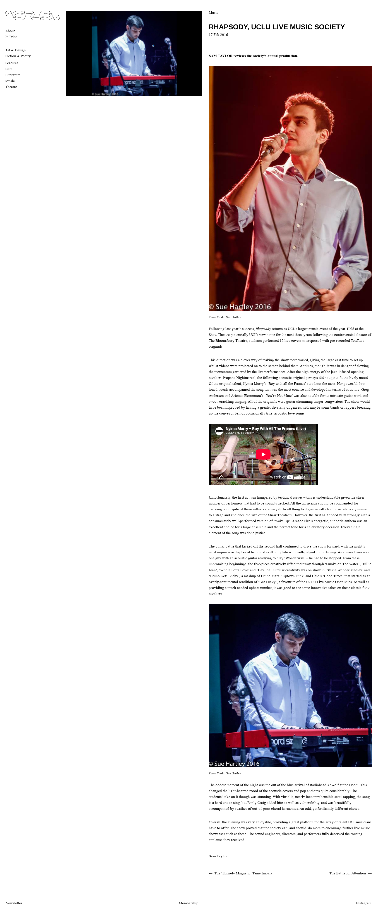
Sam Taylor (218, 856)
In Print (11, 37)
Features (11, 63)
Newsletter (14, 903)
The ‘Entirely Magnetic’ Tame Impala (243, 873)
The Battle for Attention (347, 873)
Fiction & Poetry (18, 56)
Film (8, 69)
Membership (188, 903)
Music (10, 81)
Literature (13, 75)
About (10, 31)
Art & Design (15, 50)
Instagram (364, 903)
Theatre (11, 87)
